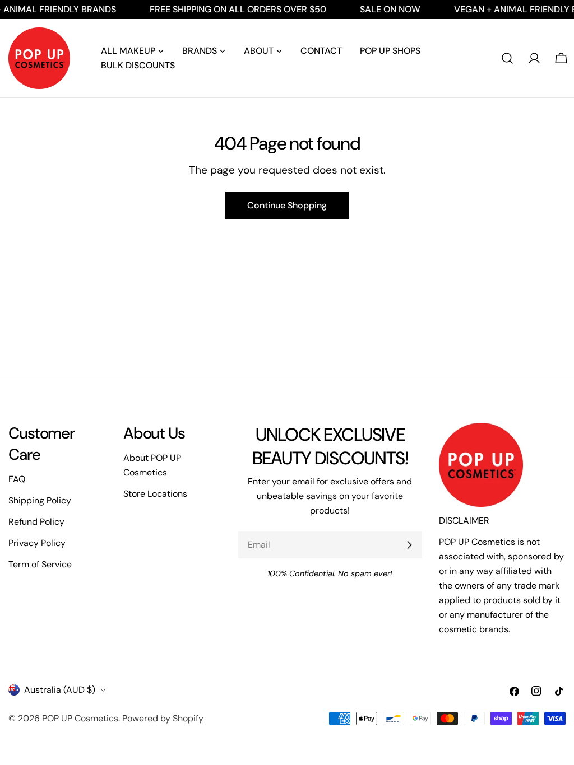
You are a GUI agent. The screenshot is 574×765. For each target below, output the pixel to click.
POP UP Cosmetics (80, 718)
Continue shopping (287, 205)
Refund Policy (36, 522)
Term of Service (40, 564)
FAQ (16, 479)
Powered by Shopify (162, 718)
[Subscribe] (409, 545)
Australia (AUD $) (59, 690)
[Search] (507, 58)
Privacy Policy (37, 543)
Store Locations (155, 494)
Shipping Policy (39, 500)
